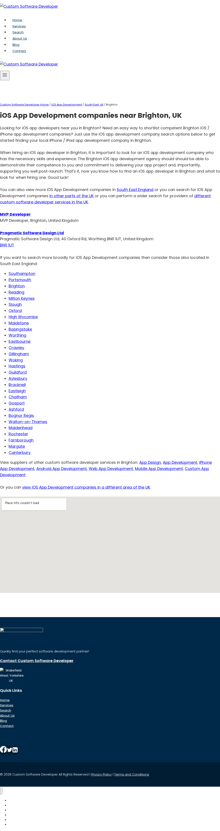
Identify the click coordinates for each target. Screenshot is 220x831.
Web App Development (111, 468)
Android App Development (61, 468)
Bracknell (17, 384)
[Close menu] (1, 791)
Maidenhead (20, 427)
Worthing (17, 335)
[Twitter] (9, 750)
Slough (15, 304)
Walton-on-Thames (28, 421)
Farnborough (21, 440)
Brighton (17, 286)
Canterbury (20, 452)
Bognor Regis (21, 415)
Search (18, 32)
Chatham (18, 397)
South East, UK (94, 104)
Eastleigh (17, 391)
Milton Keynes (22, 298)
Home (17, 20)
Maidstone (19, 323)
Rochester (18, 434)
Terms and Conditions (131, 774)
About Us (19, 38)
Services (19, 26)
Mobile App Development (159, 468)
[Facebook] (3, 750)
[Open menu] (5, 75)
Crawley (16, 347)
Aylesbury (18, 378)
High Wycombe (23, 316)
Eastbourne (20, 341)
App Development (180, 462)
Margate (17, 446)
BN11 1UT (7, 245)
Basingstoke (20, 329)
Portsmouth (20, 279)
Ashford (16, 409)
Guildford (18, 372)
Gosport (17, 403)
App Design (150, 462)
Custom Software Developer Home (24, 104)
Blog (15, 44)
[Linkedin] (15, 750)
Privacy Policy (101, 774)
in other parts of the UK (71, 195)
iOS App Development (66, 104)
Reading (16, 292)
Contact (19, 51)
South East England (135, 189)
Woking (16, 360)
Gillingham (19, 354)
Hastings (17, 366)
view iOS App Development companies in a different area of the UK (86, 487)
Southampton (22, 273)
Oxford (15, 310)
